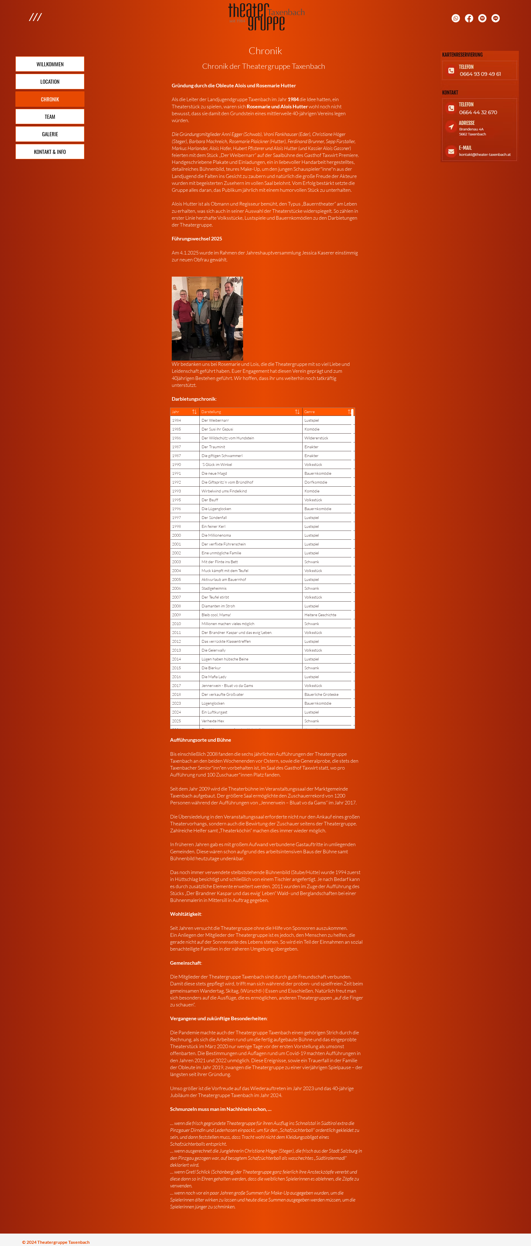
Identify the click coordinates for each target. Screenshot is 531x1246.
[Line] (495, 18)
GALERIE (50, 134)
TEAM (50, 116)
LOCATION (49, 81)
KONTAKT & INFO (50, 151)
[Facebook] (469, 18)
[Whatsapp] (456, 18)
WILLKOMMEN (50, 64)
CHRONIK (50, 99)
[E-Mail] (482, 18)
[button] (35, 17)
